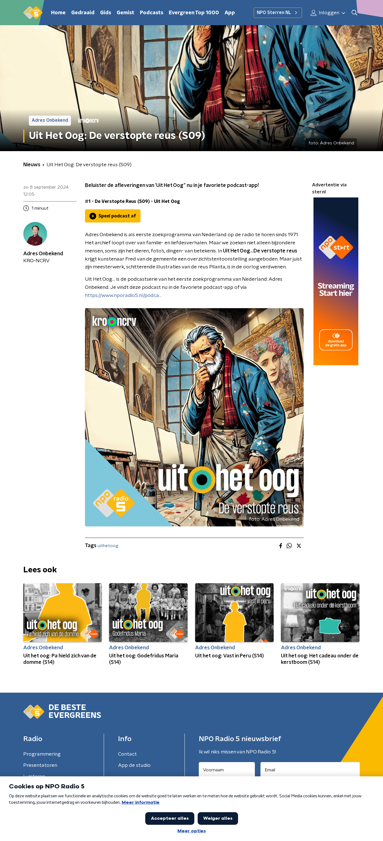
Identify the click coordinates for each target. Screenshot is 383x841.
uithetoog (108, 546)
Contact (127, 754)
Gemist (125, 12)
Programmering (42, 754)
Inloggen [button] (328, 12)
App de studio (134, 765)
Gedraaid (82, 12)
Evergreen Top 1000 (194, 12)
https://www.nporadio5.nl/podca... (123, 295)
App (230, 12)
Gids (105, 12)
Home (58, 12)
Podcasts (151, 12)
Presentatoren (40, 765)
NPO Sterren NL (274, 12)
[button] (354, 13)
